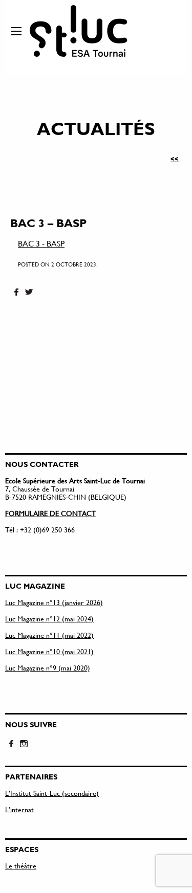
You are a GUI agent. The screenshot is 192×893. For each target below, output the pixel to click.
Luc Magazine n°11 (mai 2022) (49, 635)
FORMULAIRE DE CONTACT (50, 513)
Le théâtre (20, 865)
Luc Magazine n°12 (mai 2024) (49, 618)
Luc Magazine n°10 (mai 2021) (49, 651)
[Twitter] (29, 292)
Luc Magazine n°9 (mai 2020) (47, 667)
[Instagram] (23, 744)
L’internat (19, 809)
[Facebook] (16, 292)
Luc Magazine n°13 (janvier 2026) (54, 602)
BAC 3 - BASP (41, 243)
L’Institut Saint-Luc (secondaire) (52, 793)
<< (174, 158)
